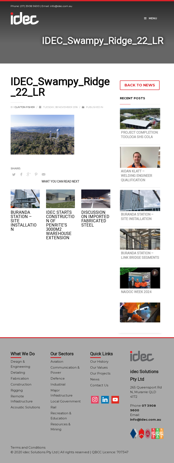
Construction (21, 384)
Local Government (66, 401)
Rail (53, 407)
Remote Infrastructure (22, 398)
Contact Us (99, 385)
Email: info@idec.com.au (57, 6)
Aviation (57, 361)
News (94, 379)
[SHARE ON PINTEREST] (36, 174)
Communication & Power (65, 370)
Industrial (58, 384)
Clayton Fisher (25, 107)
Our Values (99, 367)
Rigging (17, 390)
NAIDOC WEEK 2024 (136, 292)
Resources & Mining (60, 426)
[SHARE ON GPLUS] (28, 174)
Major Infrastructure (62, 392)
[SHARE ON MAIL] (43, 174)
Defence (58, 378)
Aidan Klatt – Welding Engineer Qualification (136, 175)
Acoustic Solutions (25, 407)
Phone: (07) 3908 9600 (25, 6)
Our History (99, 361)
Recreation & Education (61, 415)
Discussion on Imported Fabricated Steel (95, 219)
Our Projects (100, 373)
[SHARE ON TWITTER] (14, 174)
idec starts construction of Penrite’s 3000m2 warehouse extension (60, 225)
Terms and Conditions (28, 447)
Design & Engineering (20, 364)
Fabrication (20, 378)
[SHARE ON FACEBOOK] (21, 174)
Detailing (18, 372)
